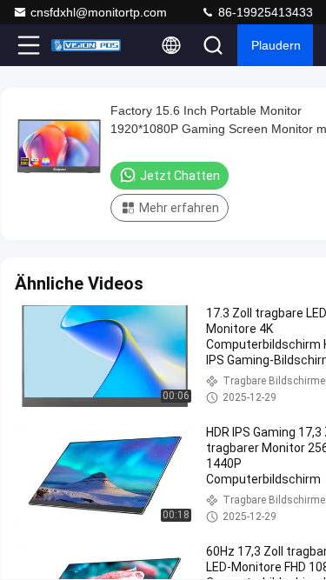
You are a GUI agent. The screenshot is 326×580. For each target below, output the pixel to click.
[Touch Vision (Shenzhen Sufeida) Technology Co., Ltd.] (86, 45)
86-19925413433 (264, 12)
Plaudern (276, 45)
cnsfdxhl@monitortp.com (98, 12)
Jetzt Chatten (180, 176)
